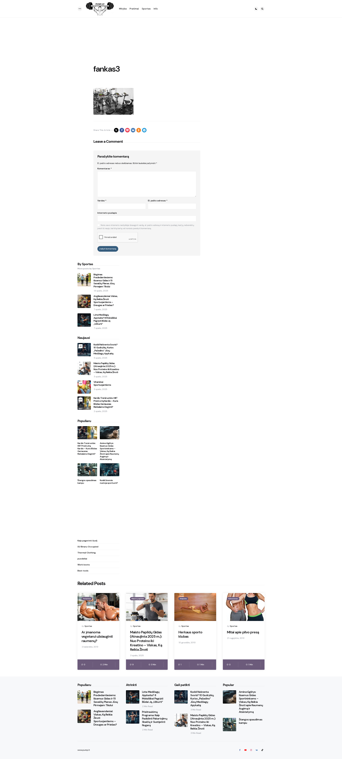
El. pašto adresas (157, 200)
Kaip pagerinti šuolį (87, 540)
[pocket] (127, 130)
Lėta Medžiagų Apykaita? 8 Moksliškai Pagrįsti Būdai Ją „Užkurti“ (105, 319)
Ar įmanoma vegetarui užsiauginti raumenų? (97, 636)
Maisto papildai (138, 599)
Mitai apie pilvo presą (243, 632)
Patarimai (87, 599)
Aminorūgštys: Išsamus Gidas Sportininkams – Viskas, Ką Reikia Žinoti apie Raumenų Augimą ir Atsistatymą (109, 451)
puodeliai (82, 558)
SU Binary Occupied (87, 546)
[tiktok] (262, 750)
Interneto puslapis (107, 212)
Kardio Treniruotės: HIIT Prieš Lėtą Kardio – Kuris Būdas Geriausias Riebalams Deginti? (106, 402)
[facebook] (122, 130)
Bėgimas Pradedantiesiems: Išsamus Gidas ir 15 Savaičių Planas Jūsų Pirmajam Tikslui (104, 280)
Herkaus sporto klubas (190, 634)
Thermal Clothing (86, 552)
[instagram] (251, 750)
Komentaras (104, 168)
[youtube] (245, 750)
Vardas (101, 200)
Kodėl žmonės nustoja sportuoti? (109, 481)
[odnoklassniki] (138, 130)
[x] (116, 130)
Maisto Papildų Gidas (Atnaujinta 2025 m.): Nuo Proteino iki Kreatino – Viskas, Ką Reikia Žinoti (106, 368)
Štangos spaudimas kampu (86, 481)
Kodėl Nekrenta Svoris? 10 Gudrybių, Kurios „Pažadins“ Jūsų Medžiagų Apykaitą (105, 349)
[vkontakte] (133, 130)
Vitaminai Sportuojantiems (102, 383)
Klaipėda (183, 599)
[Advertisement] (171, 37)
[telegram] (144, 130)
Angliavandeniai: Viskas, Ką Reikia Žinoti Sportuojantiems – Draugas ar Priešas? (106, 301)
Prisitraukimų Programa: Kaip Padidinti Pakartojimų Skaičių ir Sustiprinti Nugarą (154, 718)
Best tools (82, 570)
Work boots (83, 564)
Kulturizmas (233, 599)
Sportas (88, 626)
